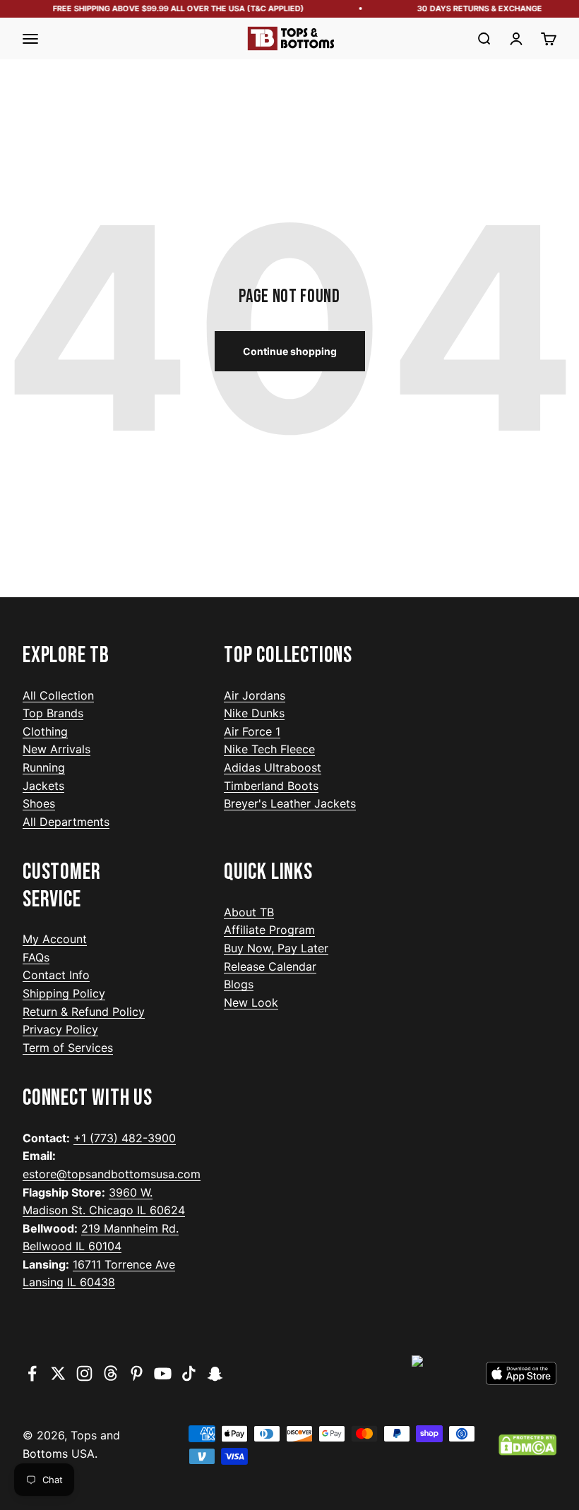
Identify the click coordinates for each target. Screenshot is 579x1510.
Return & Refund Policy (84, 1012)
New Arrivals (56, 749)
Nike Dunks (254, 713)
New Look (251, 1002)
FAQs (36, 957)
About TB (249, 912)
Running (44, 767)
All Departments (66, 822)
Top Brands (53, 713)
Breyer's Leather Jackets (290, 803)
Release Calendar (270, 966)
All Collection (58, 695)
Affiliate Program (269, 930)
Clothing (45, 731)
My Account (55, 939)
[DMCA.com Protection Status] (527, 1444)
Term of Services (68, 1048)
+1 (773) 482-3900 (124, 1138)
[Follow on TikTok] (188, 1373)
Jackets (43, 786)
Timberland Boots (271, 786)
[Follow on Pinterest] (136, 1373)
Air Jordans (254, 695)
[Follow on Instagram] (84, 1373)
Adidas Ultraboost (272, 767)
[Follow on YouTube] (162, 1373)
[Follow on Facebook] (32, 1373)
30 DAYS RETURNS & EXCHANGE (475, 8)
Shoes (39, 803)
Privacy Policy (60, 1029)
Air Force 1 (252, 731)
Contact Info (56, 975)
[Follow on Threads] (110, 1373)
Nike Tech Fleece (269, 749)
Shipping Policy (64, 993)
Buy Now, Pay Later (276, 948)
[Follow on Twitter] (58, 1373)
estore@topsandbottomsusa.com (112, 1174)
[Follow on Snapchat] (215, 1373)
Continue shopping (290, 351)
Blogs (238, 984)
